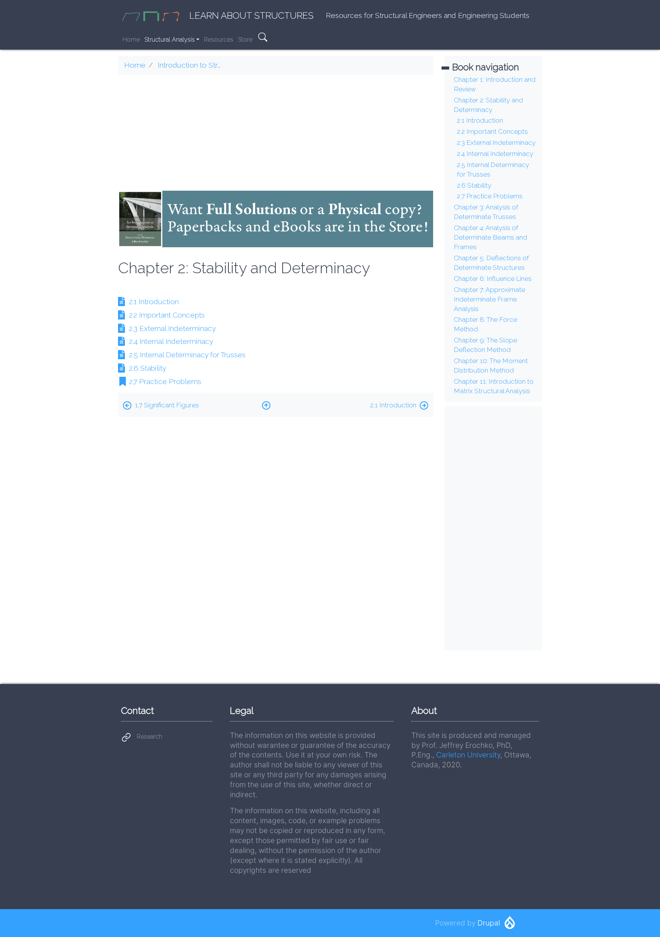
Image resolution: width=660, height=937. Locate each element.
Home (131, 39)
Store (245, 39)
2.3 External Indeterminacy (172, 328)
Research (149, 736)
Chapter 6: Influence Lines (493, 278)
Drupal (488, 922)
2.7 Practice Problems (165, 381)
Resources (218, 39)
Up (266, 403)
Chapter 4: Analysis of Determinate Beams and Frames (490, 237)
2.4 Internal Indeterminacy (171, 341)
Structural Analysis (169, 39)
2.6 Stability (147, 368)
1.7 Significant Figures (167, 405)
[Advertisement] (275, 134)
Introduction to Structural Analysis (213, 65)
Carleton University (468, 754)
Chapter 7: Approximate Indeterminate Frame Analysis (489, 299)
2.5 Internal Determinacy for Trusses (187, 354)
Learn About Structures (251, 15)
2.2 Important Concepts (167, 315)
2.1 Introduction (154, 301)
